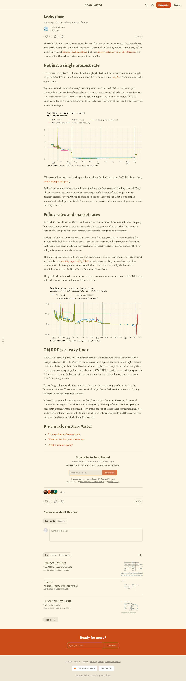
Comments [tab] (50, 521)
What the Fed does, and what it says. (66, 439)
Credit (48, 582)
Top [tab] (46, 555)
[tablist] (55, 521)
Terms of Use (106, 479)
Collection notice (113, 661)
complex (115, 77)
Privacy (93, 661)
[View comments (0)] (55, 36)
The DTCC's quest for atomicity (57, 566)
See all (49, 619)
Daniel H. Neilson (57, 27)
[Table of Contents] (3, 340)
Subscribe (163, 5)
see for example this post (55, 181)
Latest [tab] (54, 555)
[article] (93, 568)
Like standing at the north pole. (64, 434)
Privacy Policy (113, 481)
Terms (101, 661)
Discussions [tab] (64, 555)
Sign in (177, 5)
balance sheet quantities (75, 51)
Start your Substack (86, 668)
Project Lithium (54, 563)
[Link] (39, 65)
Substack (79, 675)
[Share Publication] (152, 5)
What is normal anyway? (60, 445)
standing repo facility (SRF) (75, 261)
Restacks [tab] (61, 521)
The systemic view (51, 604)
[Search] (146, 5)
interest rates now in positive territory (117, 51)
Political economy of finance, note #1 (60, 585)
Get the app (106, 668)
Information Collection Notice (92, 481)
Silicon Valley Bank (57, 601)
